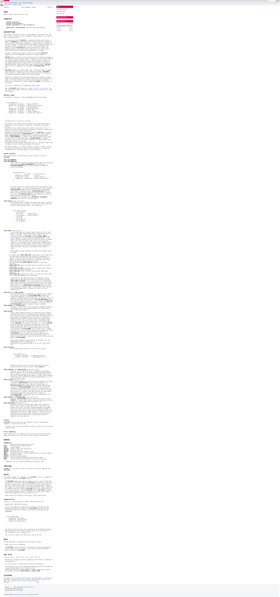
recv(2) (36, 88)
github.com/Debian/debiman (20, 594)
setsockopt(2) (36, 155)
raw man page (60, 13)
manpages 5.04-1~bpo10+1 (27, 587)
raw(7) (32, 557)
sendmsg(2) (25, 391)
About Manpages (13, 2)
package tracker (61, 11)
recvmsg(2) (30, 88)
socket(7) (44, 426)
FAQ (20, 2)
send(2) (36, 301)
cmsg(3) (29, 205)
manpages (14, 4)
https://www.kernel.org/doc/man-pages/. (28, 580)
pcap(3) (41, 477)
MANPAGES (6, 0)
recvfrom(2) (44, 88)
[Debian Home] (2, 3)
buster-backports (8, 4)
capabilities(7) (20, 557)
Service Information (27, 2)
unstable (59, 30)
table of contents (62, 17)
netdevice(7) (42, 128)
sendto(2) (16, 391)
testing (58, 28)
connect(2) (10, 85)
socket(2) (6, 557)
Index (5, 2)
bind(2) (41, 78)
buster (58, 23)
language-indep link (62, 9)
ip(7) (27, 557)
